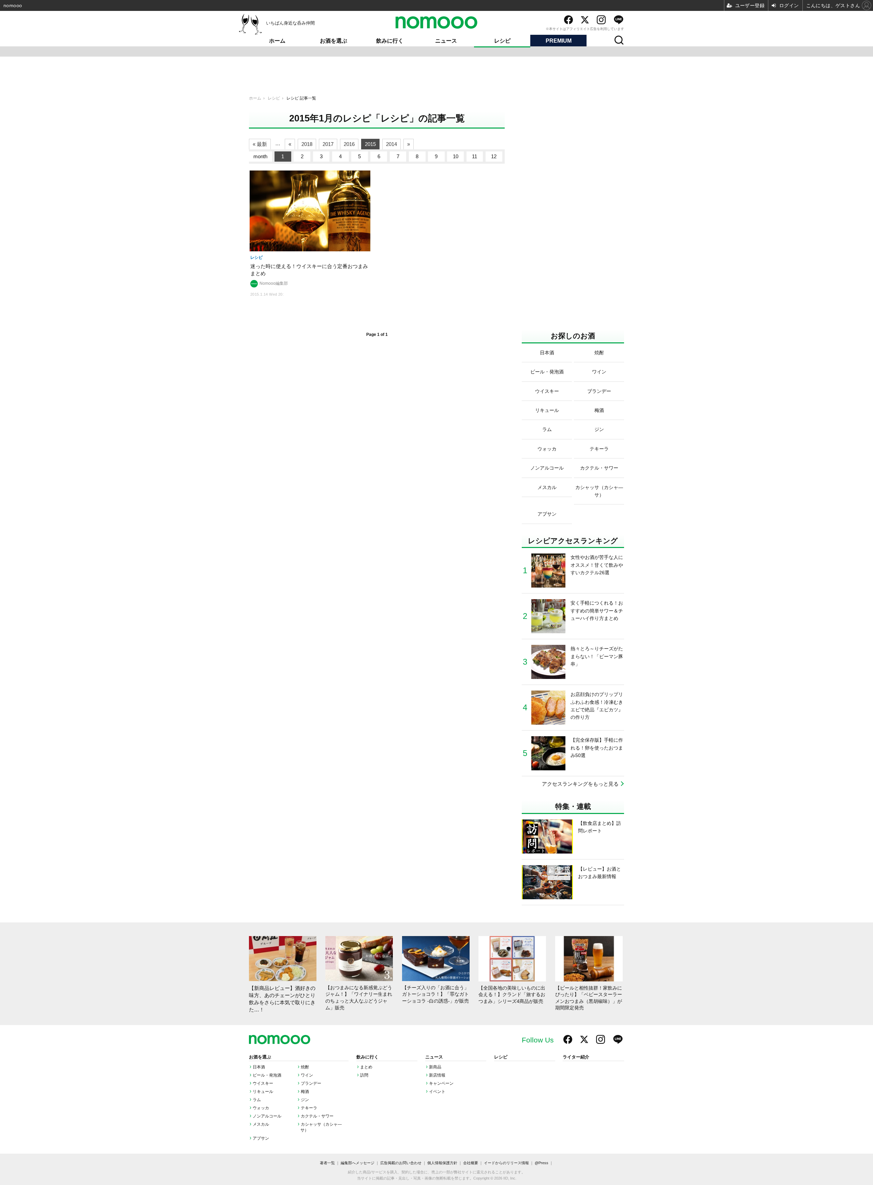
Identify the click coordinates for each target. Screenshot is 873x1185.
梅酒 (305, 1091)
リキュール (263, 1091)
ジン (305, 1099)
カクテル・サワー (317, 1116)
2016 (349, 144)
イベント (437, 1091)
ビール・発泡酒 (267, 1075)
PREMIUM (559, 41)
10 (455, 156)
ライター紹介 (576, 1057)
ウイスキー (263, 1083)
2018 (306, 144)
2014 (391, 144)
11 (474, 156)
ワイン (307, 1075)
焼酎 (305, 1067)
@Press (541, 1163)
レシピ (502, 41)
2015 (370, 144)
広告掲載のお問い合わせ (400, 1163)
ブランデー (311, 1083)
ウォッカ (261, 1108)
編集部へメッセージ (357, 1163)
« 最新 (260, 144)
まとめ (366, 1067)
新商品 (435, 1067)
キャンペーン (441, 1083)
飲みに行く (389, 41)
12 (494, 156)
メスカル (261, 1124)
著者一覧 (327, 1163)
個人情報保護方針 (442, 1163)
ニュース (446, 41)
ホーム (277, 41)
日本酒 (259, 1067)
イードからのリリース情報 (506, 1163)
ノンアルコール (267, 1116)
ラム (257, 1099)
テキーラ (309, 1108)
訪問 (364, 1075)
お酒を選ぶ (333, 41)
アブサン (261, 1138)
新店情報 (437, 1075)
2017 (328, 144)
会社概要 (470, 1163)
